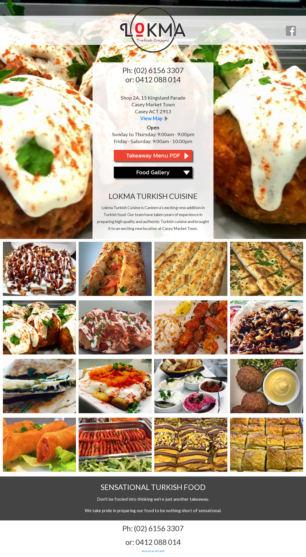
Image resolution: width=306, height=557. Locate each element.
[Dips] (191, 387)
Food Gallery (153, 172)
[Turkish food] (39, 269)
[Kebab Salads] (115, 445)
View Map (151, 118)
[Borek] (39, 445)
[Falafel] (266, 387)
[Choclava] (191, 445)
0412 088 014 (158, 79)
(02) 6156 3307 (159, 70)
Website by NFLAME (153, 551)
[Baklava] (266, 445)
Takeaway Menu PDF (153, 155)
